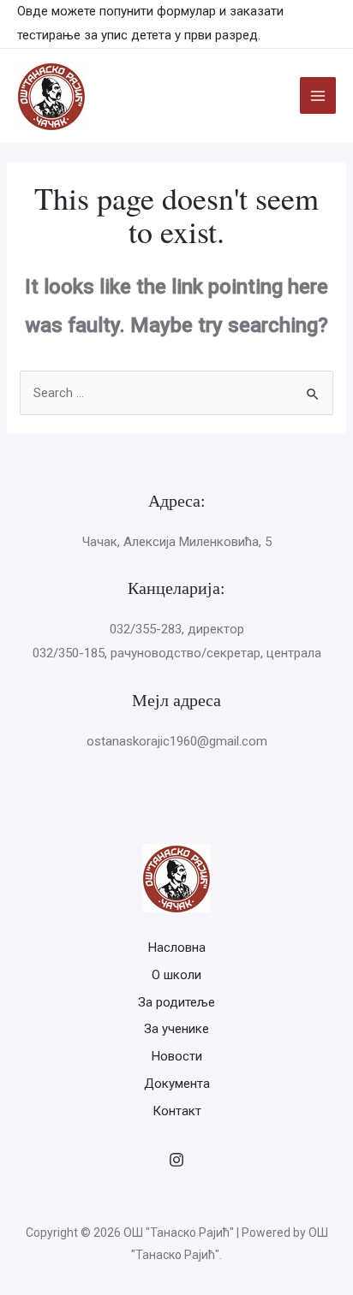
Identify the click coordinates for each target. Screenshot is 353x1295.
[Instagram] (176, 1159)
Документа (177, 1083)
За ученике (176, 1029)
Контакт (177, 1111)
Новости (177, 1056)
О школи (176, 975)
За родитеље (176, 1002)
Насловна (177, 947)
